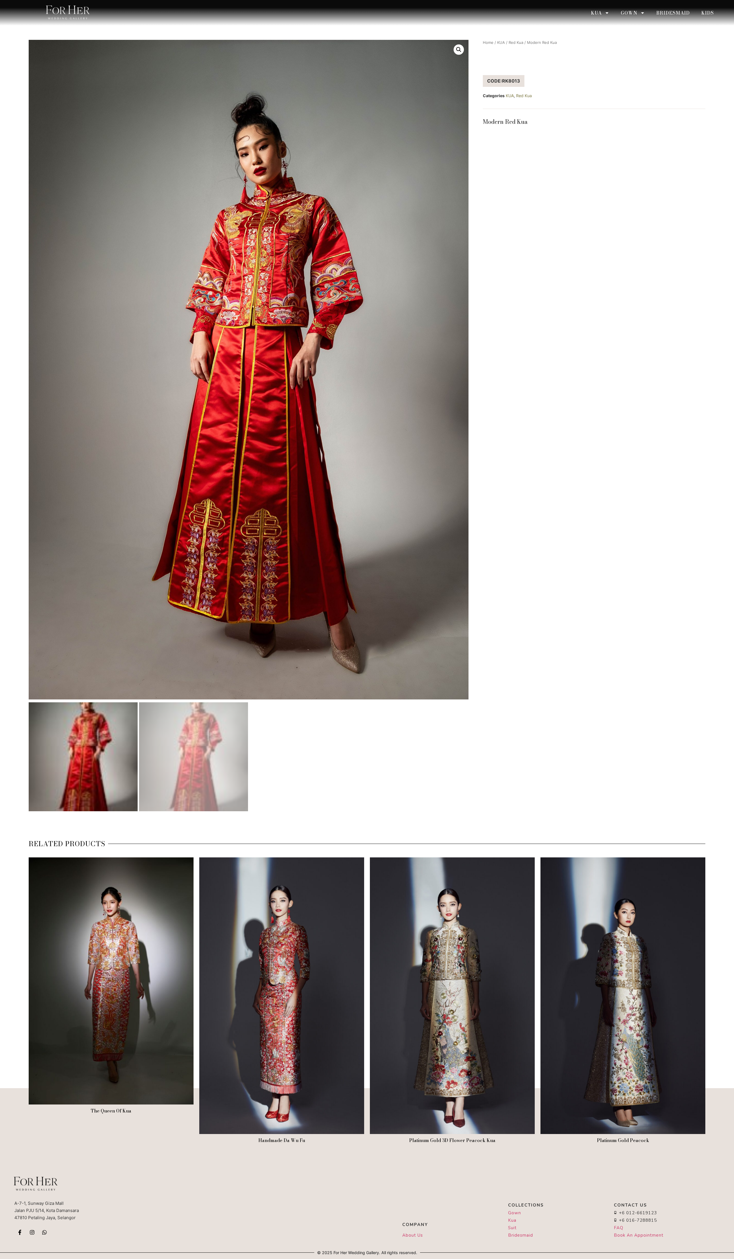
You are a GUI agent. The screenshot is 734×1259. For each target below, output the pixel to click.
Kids (707, 12)
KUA (596, 12)
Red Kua (516, 42)
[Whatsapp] (44, 1232)
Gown (629, 12)
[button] (459, 49)
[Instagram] (32, 1232)
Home (488, 42)
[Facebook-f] (19, 1232)
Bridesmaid (673, 12)
